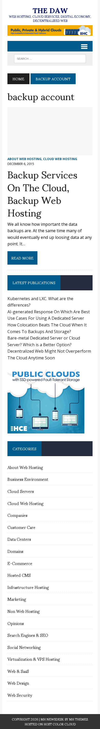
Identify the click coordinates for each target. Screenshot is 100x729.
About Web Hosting (24, 159)
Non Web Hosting (23, 611)
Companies (17, 515)
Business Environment (27, 479)
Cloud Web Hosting (60, 159)
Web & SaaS (18, 671)
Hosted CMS (19, 575)
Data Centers (19, 539)
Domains (15, 551)
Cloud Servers (20, 491)
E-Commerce (19, 563)
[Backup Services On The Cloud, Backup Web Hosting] (49, 151)
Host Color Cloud (60, 723)
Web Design (18, 683)
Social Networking (24, 647)
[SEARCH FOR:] (50, 58)
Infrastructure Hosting (28, 587)
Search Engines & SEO (27, 635)
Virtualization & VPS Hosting (33, 659)
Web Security (19, 695)
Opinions (15, 623)
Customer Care (21, 527)
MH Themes (78, 719)
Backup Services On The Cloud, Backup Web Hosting (42, 193)
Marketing (16, 599)
